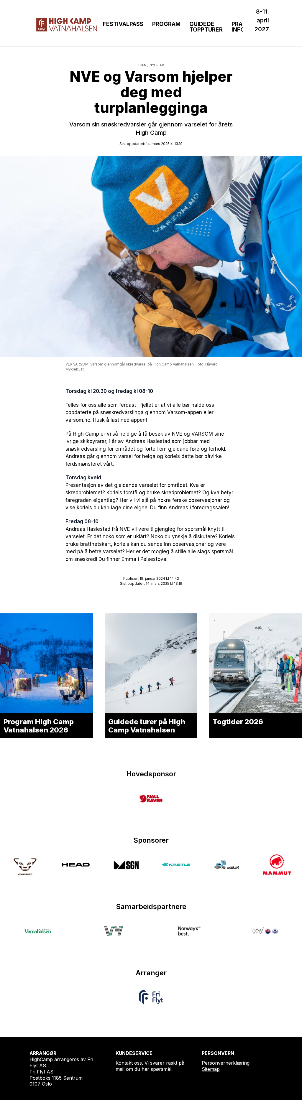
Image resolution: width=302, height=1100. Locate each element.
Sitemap (211, 1069)
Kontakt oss (129, 1063)
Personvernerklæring (226, 1063)
